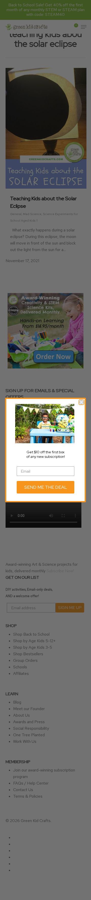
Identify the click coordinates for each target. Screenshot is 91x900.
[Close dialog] (81, 402)
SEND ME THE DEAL (45, 487)
